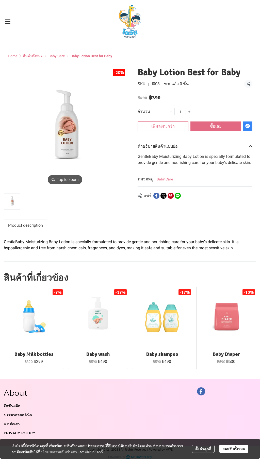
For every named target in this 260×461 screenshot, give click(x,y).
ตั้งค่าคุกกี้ (203, 449)
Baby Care (56, 56)
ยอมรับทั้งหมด (233, 449)
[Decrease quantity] (170, 111)
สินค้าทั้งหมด (33, 56)
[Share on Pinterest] (171, 196)
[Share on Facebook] (156, 196)
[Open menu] (8, 22)
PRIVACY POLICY (20, 433)
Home (12, 56)
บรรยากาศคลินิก (18, 414)
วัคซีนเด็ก (12, 405)
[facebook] (201, 391)
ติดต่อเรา (12, 423)
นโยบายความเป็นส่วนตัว (59, 452)
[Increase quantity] (189, 111)
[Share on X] (163, 196)
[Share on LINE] (178, 196)
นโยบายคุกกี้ (94, 452)
